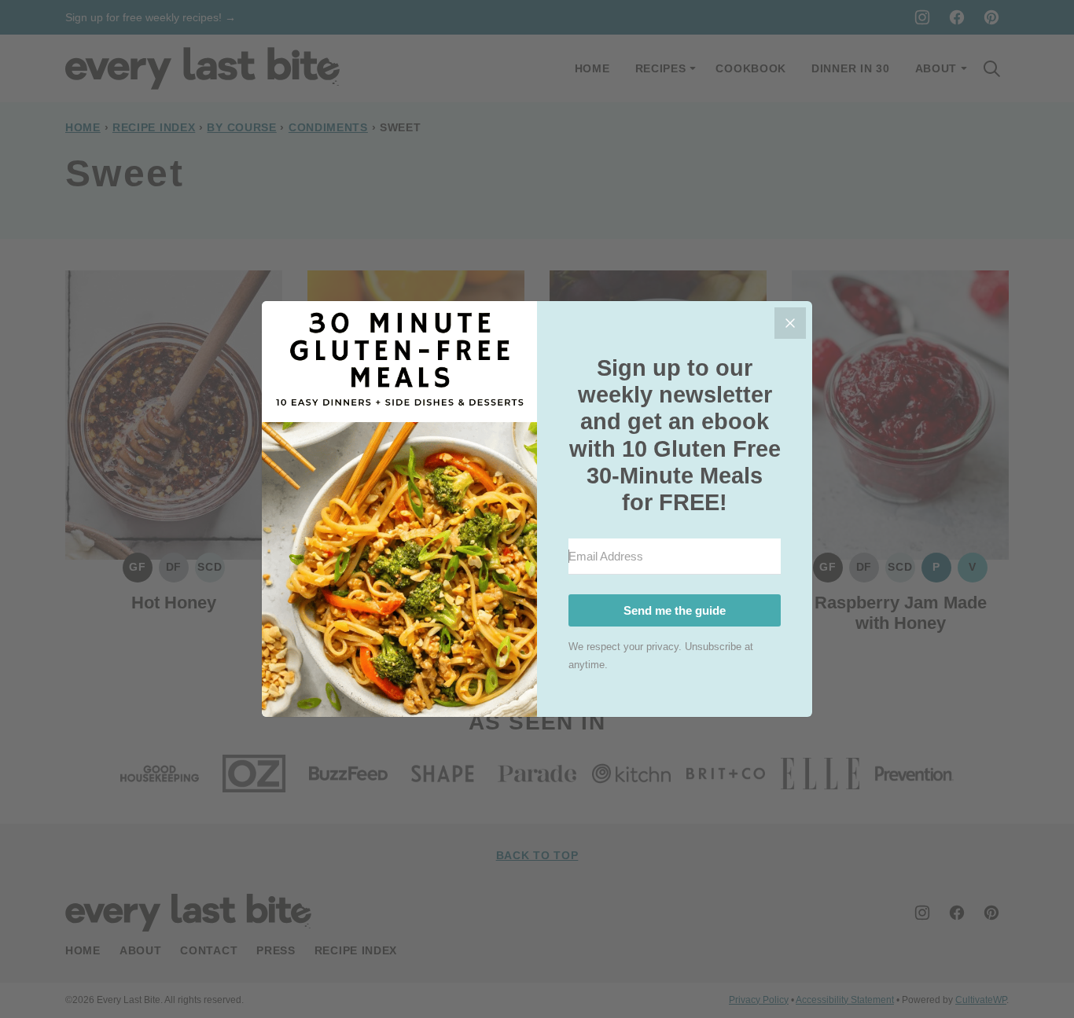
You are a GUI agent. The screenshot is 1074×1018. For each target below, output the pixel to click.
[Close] (790, 323)
